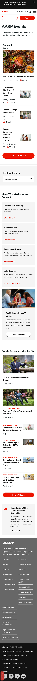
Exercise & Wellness (10, 457)
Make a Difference (11, 283)
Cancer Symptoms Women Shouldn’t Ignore (7, 134)
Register (20, 11)
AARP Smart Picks (9, 584)
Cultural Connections (11, 375)
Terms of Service (8, 651)
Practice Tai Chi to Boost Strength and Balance (17, 412)
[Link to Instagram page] (17, 676)
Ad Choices (6, 667)
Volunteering (10, 271)
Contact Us (22, 559)
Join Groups (8, 261)
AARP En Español (24, 564)
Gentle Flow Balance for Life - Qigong (16, 378)
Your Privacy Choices (19, 667)
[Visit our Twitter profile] (11, 676)
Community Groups (12, 249)
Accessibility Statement (24, 651)
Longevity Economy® (10, 637)
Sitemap (5, 647)
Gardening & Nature (10, 425)
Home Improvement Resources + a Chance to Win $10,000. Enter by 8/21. (15, 3)
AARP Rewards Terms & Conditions (14, 655)
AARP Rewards (7, 579)
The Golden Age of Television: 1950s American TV (11, 445)
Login (26, 11)
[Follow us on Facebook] (4, 676)
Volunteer (5, 569)
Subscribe (14, 531)
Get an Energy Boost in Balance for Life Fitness (12, 462)
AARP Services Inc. (25, 602)
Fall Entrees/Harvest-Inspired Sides (18, 76)
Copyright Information (10, 659)
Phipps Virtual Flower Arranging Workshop (12, 429)
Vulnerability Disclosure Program (14, 663)
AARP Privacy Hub (17, 647)
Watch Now (8, 218)
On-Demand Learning (13, 205)
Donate (5, 564)
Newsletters (22, 569)
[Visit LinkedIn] (23, 676)
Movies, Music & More (10, 440)
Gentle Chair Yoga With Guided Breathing (11, 480)
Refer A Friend (23, 574)
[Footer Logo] (18, 542)
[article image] (18, 73)
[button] (35, 11)
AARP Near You (10, 227)
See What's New (10, 240)
